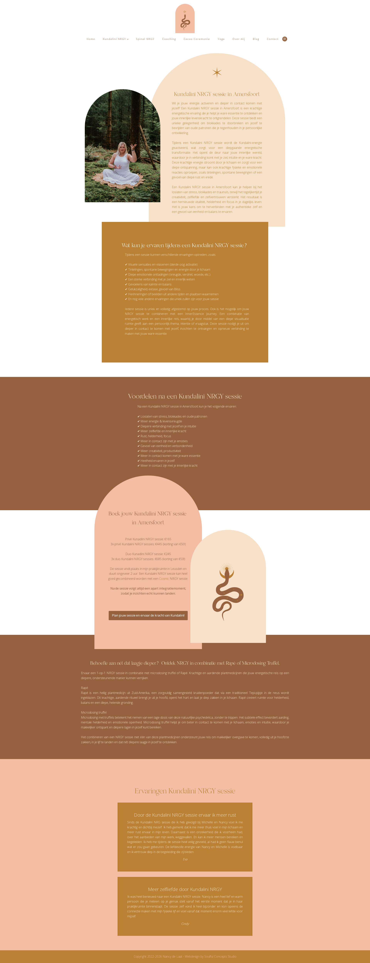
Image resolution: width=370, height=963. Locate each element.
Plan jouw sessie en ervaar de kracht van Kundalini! (148, 615)
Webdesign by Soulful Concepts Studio (210, 956)
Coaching (169, 39)
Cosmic (164, 578)
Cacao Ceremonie (197, 39)
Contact (272, 39)
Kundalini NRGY (114, 39)
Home (91, 39)
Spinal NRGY (145, 39)
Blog (256, 39)
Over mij (238, 39)
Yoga (221, 39)
